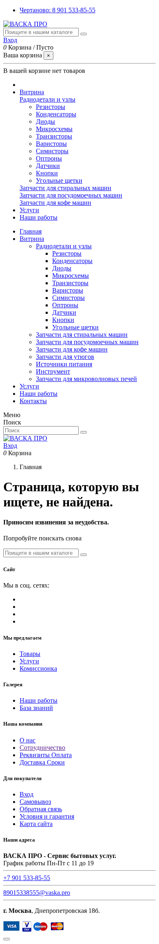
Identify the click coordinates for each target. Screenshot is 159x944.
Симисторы (52, 151)
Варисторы (51, 143)
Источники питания (64, 364)
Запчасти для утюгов (65, 356)
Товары (30, 653)
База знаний (36, 707)
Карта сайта (36, 823)
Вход (26, 794)
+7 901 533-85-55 (26, 877)
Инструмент (53, 371)
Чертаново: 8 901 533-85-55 (57, 10)
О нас (27, 740)
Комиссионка (38, 668)
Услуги (29, 386)
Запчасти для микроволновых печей (86, 378)
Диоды (45, 121)
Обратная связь (41, 809)
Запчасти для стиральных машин (65, 187)
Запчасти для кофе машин (55, 202)
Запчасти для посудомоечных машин (71, 195)
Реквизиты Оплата (46, 754)
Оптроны (49, 158)
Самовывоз (35, 801)
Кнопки (47, 173)
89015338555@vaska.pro (36, 892)
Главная (31, 231)
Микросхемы (54, 128)
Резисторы (50, 106)
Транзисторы (54, 136)
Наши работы (38, 393)
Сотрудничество (42, 747)
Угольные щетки (59, 180)
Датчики (48, 165)
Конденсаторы (56, 114)
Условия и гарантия (47, 816)
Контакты (33, 400)
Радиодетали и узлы (47, 99)
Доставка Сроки (42, 762)
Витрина (32, 238)
